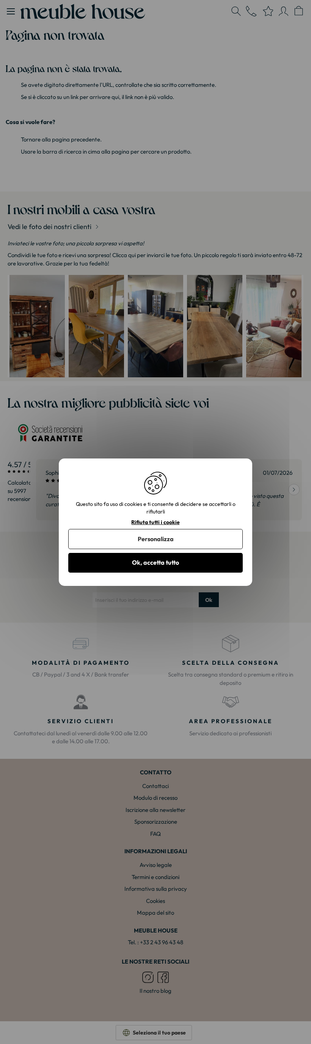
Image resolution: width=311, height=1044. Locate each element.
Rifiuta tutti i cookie (155, 522)
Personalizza (156, 539)
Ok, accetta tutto (155, 562)
